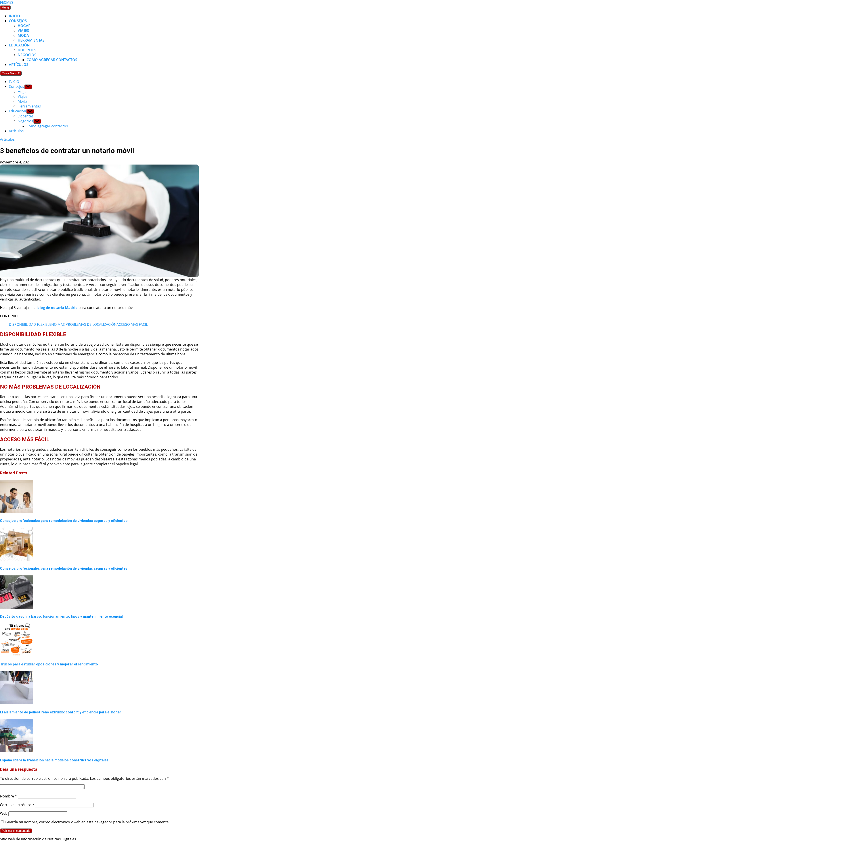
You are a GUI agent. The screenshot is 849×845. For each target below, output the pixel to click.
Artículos (18, 64)
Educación (19, 45)
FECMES (6, 2)
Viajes (23, 30)
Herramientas (31, 40)
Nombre (8, 796)
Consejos (18, 20)
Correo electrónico (17, 804)
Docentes (27, 50)
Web (4, 813)
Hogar (24, 25)
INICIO (14, 15)
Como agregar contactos (52, 59)
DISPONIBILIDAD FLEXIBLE (30, 324)
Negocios (27, 54)
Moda (23, 35)
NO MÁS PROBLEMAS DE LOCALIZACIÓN (84, 324)
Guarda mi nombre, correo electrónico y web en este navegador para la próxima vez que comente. (87, 822)
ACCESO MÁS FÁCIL (132, 324)
